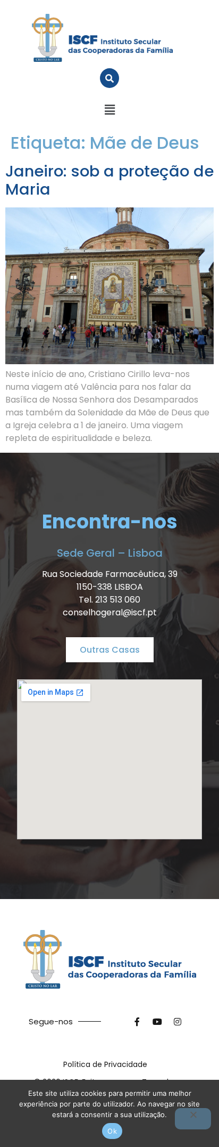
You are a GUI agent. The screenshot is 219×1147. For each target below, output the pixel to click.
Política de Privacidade (105, 1064)
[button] (109, 110)
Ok (112, 1131)
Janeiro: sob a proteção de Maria (109, 180)
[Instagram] (177, 1021)
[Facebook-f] (137, 1021)
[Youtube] (157, 1021)
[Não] (193, 1118)
